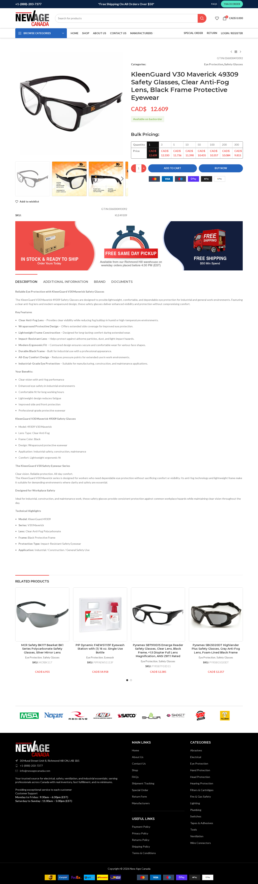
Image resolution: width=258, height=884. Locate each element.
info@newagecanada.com (35, 770)
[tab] (26, 280)
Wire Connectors (200, 842)
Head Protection (200, 776)
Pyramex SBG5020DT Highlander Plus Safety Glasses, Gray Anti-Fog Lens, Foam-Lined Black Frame (216, 648)
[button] (20, 179)
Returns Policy (140, 839)
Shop (135, 770)
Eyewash (109, 657)
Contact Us (139, 763)
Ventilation (196, 836)
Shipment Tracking (143, 783)
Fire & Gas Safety (200, 796)
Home (135, 750)
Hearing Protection (201, 783)
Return (212, 33)
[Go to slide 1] (127, 680)
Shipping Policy (141, 846)
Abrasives (196, 750)
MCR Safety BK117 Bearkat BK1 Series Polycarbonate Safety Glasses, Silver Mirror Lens (42, 648)
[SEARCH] (202, 18)
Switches (195, 816)
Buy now (221, 168)
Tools (193, 829)
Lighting (195, 803)
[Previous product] (231, 52)
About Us (137, 757)
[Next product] (240, 52)
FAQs (135, 776)
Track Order (232, 3)
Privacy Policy (140, 833)
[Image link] (32, 748)
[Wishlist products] (217, 18)
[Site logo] (32, 17)
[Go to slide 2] (131, 680)
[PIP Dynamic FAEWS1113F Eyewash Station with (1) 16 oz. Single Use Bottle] (100, 614)
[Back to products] (236, 52)
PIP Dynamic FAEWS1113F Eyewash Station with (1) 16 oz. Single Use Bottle (100, 648)
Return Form (139, 796)
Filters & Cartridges (202, 790)
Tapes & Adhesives (201, 823)
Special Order (193, 33)
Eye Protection (213, 64)
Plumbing (195, 809)
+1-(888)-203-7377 (31, 765)
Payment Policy (141, 826)
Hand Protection (200, 770)
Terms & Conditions (144, 853)
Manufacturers (141, 803)
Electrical (195, 757)
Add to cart (172, 168)
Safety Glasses (233, 64)
